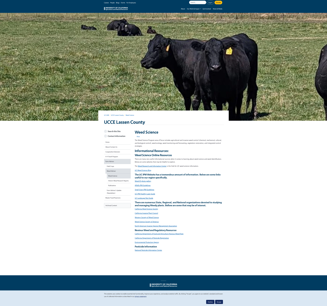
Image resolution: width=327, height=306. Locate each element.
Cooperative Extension (112, 152)
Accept (219, 302)
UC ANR (106, 115)
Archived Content (111, 205)
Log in (210, 2)
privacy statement (140, 296)
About (183, 9)
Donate (218, 2)
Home (107, 142)
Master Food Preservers (112, 198)
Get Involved (207, 9)
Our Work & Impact (193, 9)
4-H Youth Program (111, 157)
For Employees (131, 3)
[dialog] (163, 298)
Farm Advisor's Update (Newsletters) (114, 191)
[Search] (205, 2)
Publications (112, 185)
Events (123, 3)
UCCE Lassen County (117, 115)
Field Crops (110, 166)
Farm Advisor (109, 161)
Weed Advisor (111, 171)
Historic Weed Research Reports (118, 181)
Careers (106, 3)
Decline (210, 302)
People (112, 3)
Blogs (117, 3)
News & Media (217, 9)
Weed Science (112, 176)
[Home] (116, 9)
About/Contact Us (111, 147)
